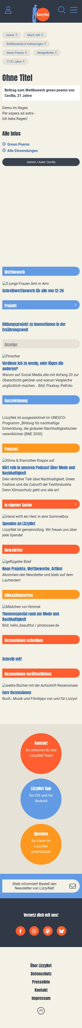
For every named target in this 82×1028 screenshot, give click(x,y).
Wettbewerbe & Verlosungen (24, 44)
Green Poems (15, 52)
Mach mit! (33, 35)
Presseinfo (41, 982)
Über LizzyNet (41, 965)
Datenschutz (41, 974)
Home (10, 35)
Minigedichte (45, 52)
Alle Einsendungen (22, 151)
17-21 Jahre (14, 61)
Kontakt (41, 990)
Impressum (41, 998)
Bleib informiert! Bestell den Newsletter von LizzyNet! (34, 886)
